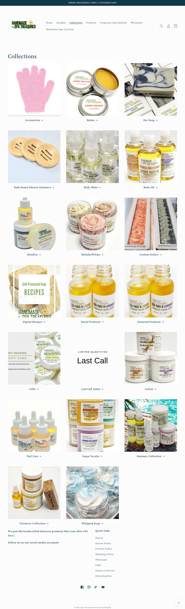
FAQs (98, 565)
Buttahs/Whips (90, 254)
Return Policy (103, 543)
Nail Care (32, 456)
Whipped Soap (91, 523)
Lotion (149, 389)
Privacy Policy (103, 548)
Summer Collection (149, 456)
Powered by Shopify (102, 607)
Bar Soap (149, 120)
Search (99, 537)
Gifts (32, 389)
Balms (91, 120)
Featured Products (149, 321)
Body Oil (149, 187)
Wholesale (101, 559)
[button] (161, 26)
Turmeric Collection (32, 523)
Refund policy (103, 575)
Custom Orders (149, 254)
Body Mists (91, 187)
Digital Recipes (32, 321)
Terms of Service (105, 570)
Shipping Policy (104, 554)
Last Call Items (90, 389)
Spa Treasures (87, 607)
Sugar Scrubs (90, 456)
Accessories (32, 120)
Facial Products (91, 321)
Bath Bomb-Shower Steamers (32, 187)
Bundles (32, 254)
